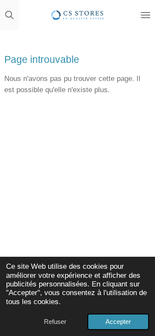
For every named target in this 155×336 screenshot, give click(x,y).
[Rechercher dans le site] (9, 15)
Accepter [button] (118, 321)
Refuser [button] (55, 321)
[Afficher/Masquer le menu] (145, 15)
